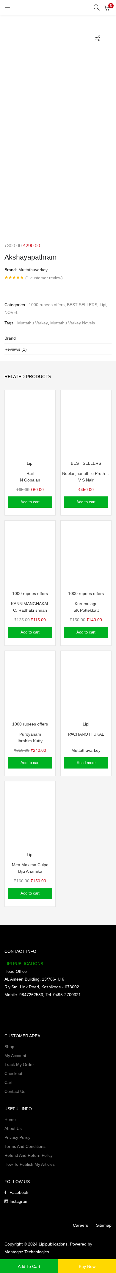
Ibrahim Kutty (30, 740)
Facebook (19, 1192)
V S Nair (86, 480)
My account (15, 1055)
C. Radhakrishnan (30, 610)
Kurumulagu (86, 603)
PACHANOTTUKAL (86, 734)
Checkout (13, 1073)
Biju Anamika (30, 871)
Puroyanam (30, 734)
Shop (9, 1046)
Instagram (19, 1201)
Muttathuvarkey (33, 269)
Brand (10, 338)
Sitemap (104, 1225)
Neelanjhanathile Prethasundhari (86, 473)
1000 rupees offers (47, 304)
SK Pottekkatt (86, 610)
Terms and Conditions (25, 1146)
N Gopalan (30, 480)
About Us (13, 1128)
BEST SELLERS (82, 304)
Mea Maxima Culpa (30, 864)
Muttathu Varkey (32, 322)
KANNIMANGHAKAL (30, 603)
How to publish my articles (29, 1164)
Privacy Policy (17, 1137)
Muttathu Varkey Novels (72, 322)
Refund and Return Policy (28, 1155)
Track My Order (19, 1064)
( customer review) (44, 278)
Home (10, 1119)
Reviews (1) (15, 349)
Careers (80, 1225)
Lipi (103, 304)
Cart (8, 1082)
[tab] (58, 338)
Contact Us (14, 1091)
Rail (30, 473)
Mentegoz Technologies (26, 1251)
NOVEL (11, 312)
